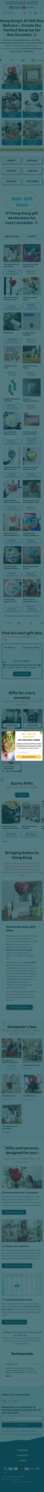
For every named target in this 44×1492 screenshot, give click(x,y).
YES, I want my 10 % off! (28, 757)
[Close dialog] (41, 732)
